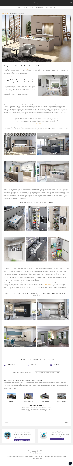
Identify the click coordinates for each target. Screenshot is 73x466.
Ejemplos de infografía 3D (61, 456)
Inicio (19, 7)
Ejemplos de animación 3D (37, 458)
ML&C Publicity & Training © (23, 69)
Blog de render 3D (39, 7)
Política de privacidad (42, 461)
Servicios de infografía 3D (28, 456)
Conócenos (31, 7)
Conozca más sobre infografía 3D (57, 438)
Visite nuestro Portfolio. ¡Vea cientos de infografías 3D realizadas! (47, 372)
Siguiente (65, 422)
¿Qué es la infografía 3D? (17, 456)
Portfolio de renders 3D (50, 7)
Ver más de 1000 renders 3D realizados (22, 440)
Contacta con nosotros (36, 415)
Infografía (9, 456)
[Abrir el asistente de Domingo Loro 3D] (70, 463)
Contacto (29, 461)
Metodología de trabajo (39, 456)
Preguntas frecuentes (22, 461)
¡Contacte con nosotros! (9, 99)
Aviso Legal (35, 461)
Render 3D (25, 7)
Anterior (7, 422)
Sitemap (57, 461)
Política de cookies (51, 461)
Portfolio (6, 13)
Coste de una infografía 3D (50, 456)
